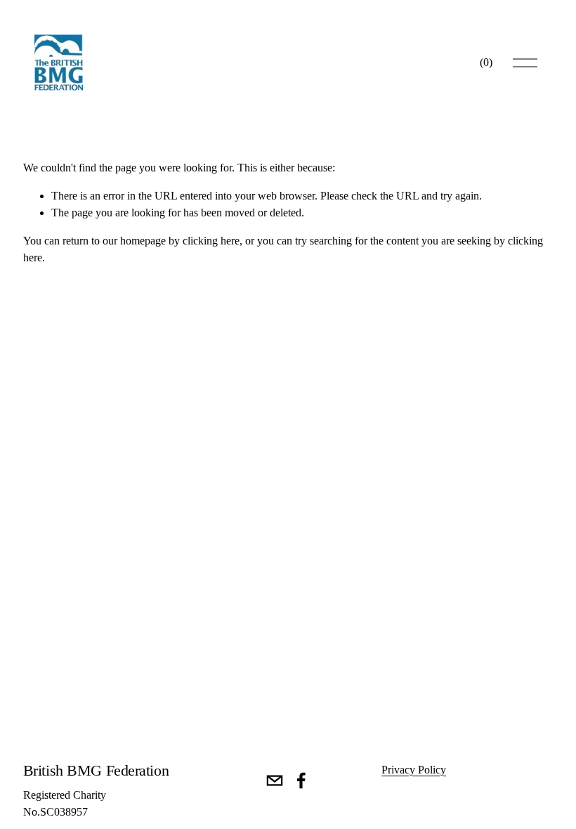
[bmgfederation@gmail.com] (274, 780)
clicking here (211, 241)
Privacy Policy (413, 770)
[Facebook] (301, 780)
